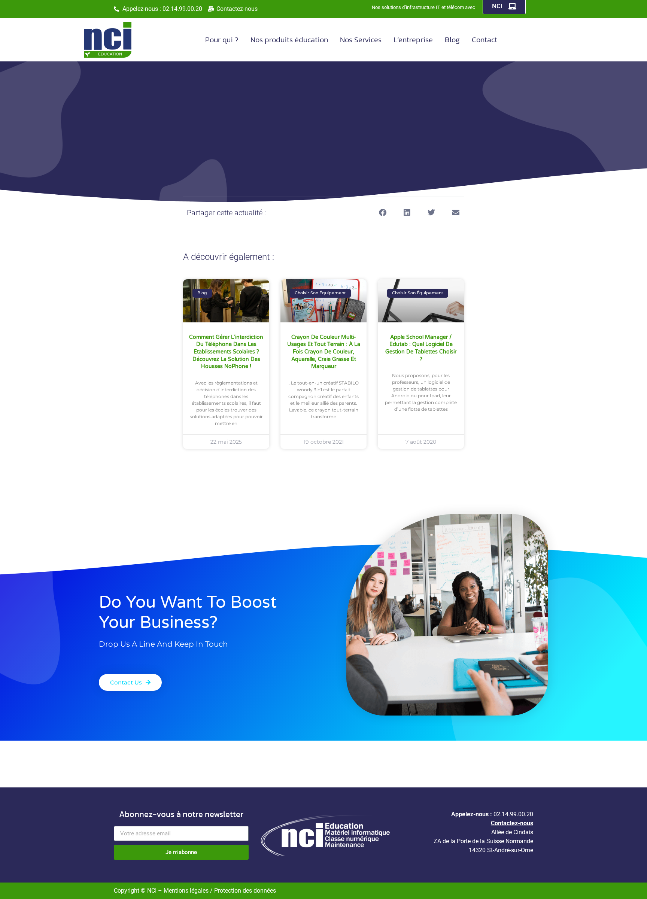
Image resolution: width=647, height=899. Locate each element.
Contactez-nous (512, 823)
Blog (452, 39)
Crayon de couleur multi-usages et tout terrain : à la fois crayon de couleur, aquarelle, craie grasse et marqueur (323, 352)
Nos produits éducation (289, 39)
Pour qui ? (222, 39)
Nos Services (361, 39)
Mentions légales (187, 890)
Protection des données (245, 890)
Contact (484, 39)
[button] (382, 212)
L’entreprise (413, 39)
